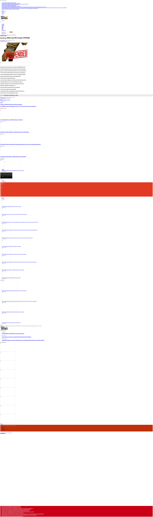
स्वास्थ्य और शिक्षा (4, 30)
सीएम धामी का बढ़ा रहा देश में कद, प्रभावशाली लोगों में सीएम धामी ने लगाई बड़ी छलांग (14, 214)
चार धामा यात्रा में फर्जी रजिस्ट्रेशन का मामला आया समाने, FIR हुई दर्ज (11, 507)
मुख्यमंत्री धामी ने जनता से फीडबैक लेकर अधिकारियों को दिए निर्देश (10, 506)
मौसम (2, 29)
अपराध (2, 27)
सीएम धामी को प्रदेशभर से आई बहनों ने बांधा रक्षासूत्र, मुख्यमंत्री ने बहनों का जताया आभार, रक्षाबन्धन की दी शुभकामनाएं (15, 4)
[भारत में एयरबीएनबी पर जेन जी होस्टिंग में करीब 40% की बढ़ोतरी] (8, 118)
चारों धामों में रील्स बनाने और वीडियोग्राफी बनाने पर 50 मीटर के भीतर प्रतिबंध (12, 512)
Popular (3, 197)
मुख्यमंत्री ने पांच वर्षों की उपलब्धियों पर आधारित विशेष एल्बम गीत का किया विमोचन (11, 3)
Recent (3, 198)
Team (2, 427)
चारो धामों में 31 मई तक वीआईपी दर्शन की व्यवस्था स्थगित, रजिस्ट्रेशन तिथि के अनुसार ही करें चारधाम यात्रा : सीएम (17, 511)
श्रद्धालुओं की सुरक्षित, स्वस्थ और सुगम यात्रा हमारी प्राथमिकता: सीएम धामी (12, 516)
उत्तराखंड (3, 25)
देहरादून (5, 35)
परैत (1, 424)
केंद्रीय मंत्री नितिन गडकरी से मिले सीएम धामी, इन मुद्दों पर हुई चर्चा (11, 206)
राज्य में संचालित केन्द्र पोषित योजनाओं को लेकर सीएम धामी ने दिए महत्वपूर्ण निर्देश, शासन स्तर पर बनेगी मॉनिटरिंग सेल (19, 230)
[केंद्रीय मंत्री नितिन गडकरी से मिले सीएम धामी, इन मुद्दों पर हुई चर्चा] (6, 205)
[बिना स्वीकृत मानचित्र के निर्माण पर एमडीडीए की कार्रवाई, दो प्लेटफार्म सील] (6, 269)
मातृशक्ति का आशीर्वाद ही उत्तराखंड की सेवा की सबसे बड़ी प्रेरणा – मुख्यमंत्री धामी (11, 6)
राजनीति (3, 26)
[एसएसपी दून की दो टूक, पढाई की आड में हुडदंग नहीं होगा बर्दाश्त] (9, 321)
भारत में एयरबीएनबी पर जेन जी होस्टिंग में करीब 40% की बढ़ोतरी (9, 2)
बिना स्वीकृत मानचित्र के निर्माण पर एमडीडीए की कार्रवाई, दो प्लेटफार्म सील (13, 156)
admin (6, 40)
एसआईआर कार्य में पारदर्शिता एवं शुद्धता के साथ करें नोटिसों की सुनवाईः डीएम (10, 9)
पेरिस (2, 424)
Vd (0, 424)
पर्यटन (2, 28)
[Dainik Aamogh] (4, 19)
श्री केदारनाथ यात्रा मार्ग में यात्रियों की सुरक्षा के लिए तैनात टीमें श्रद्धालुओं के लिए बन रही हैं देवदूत (15, 510)
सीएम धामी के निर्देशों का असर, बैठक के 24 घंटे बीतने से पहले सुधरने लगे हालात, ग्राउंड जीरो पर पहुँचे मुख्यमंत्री (17, 508)
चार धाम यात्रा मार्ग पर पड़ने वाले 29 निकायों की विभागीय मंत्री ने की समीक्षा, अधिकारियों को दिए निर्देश (15, 509)
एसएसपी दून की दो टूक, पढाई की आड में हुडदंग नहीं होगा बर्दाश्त (9, 5)
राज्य (6, 35)
